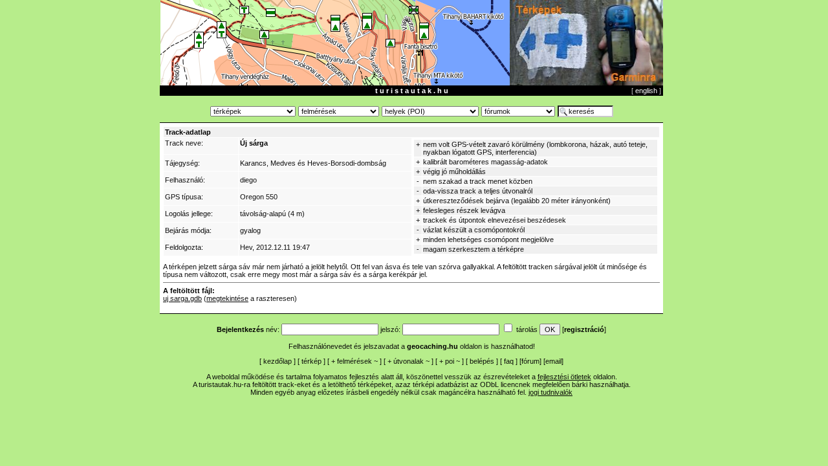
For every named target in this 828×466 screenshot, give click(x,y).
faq (509, 361)
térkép (311, 361)
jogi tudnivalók (550, 392)
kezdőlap (277, 361)
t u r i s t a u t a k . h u (411, 90)
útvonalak (408, 361)
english (646, 90)
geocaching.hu (432, 346)
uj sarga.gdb (182, 298)
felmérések (354, 361)
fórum (530, 361)
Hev (246, 247)
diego (248, 180)
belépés (482, 361)
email (553, 361)
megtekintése (227, 298)
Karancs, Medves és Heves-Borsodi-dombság (313, 163)
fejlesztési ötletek (564, 377)
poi (449, 361)
